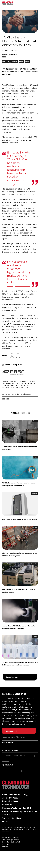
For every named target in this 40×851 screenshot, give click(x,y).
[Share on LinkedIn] (12, 356)
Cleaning (27, 61)
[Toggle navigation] (37, 3)
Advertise (6, 815)
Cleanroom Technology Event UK (16, 808)
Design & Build (5, 61)
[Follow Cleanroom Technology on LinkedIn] (20, 771)
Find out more (7, 743)
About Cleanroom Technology (15, 794)
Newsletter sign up (10, 801)
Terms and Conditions (11, 818)
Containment (14, 61)
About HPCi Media (10, 798)
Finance (21, 61)
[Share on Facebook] (18, 356)
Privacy (5, 822)
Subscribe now (12, 677)
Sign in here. (21, 737)
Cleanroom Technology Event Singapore (19, 811)
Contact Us (7, 805)
